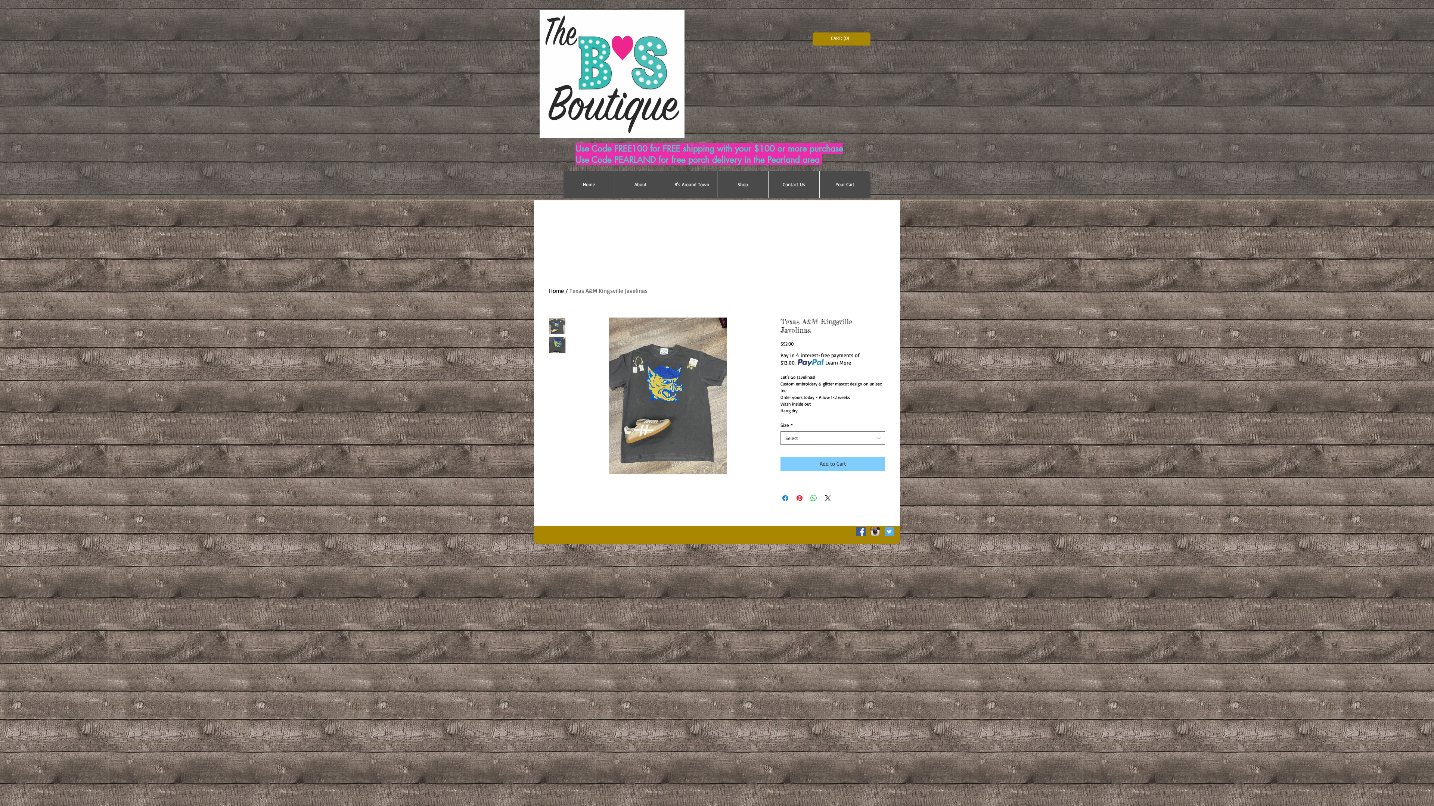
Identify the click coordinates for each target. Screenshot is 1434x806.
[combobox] (832, 438)
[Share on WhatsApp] (813, 498)
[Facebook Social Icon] (861, 531)
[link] (842, 38)
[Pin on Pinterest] (799, 498)
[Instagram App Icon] (875, 531)
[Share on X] (827, 498)
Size (786, 425)
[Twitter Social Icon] (889, 531)
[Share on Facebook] (785, 498)
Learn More (838, 362)
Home (556, 290)
